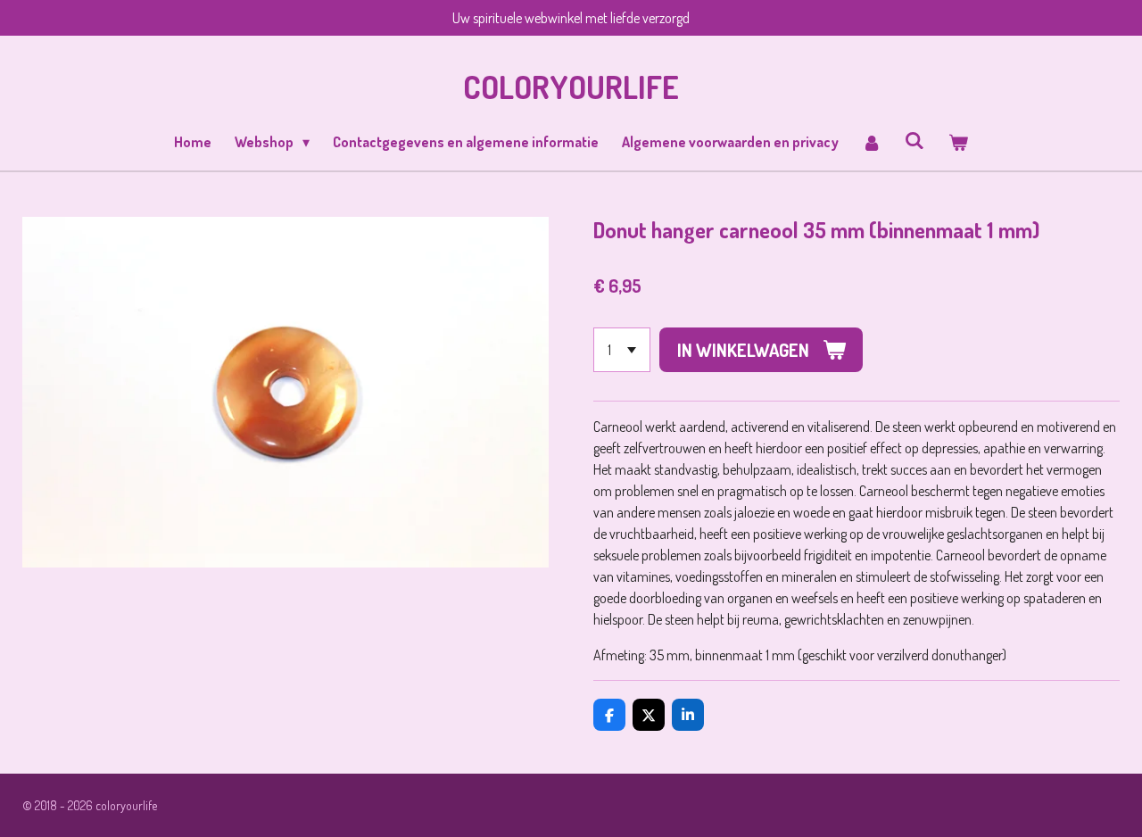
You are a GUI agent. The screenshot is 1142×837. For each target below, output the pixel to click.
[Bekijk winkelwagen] (957, 142)
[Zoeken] (914, 140)
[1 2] (621, 349)
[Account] (871, 142)
